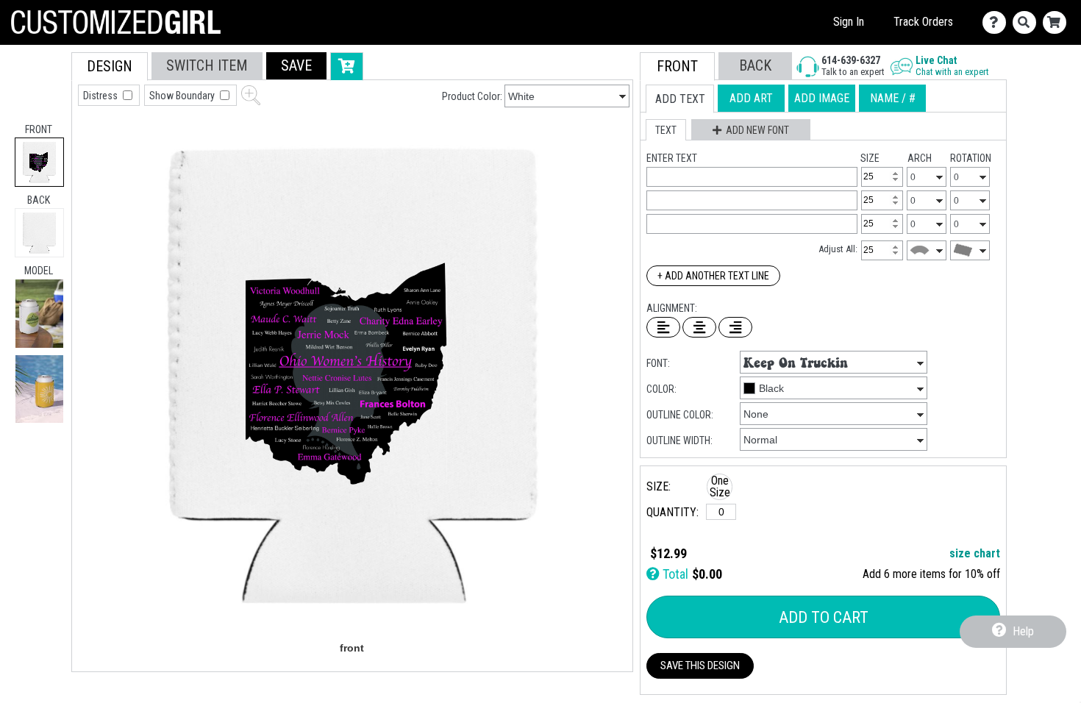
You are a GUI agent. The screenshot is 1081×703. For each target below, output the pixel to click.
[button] (39, 314)
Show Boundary (183, 95)
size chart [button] (974, 553)
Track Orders (923, 22)
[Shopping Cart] (1058, 22)
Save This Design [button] (700, 665)
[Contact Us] (997, 22)
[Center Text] (699, 327)
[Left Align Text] (663, 327)
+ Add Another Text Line (713, 276)
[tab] (39, 162)
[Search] (1028, 22)
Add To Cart (823, 617)
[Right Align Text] (735, 327)
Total (674, 574)
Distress (101, 95)
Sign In (848, 22)
